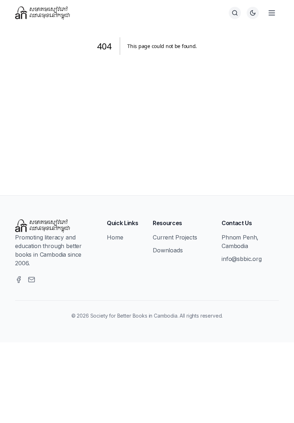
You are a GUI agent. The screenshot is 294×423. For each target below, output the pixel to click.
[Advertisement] (147, 116)
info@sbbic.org (242, 258)
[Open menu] (272, 13)
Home (115, 237)
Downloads (168, 250)
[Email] (31, 279)
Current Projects (175, 237)
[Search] (235, 13)
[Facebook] (18, 279)
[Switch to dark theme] (253, 13)
